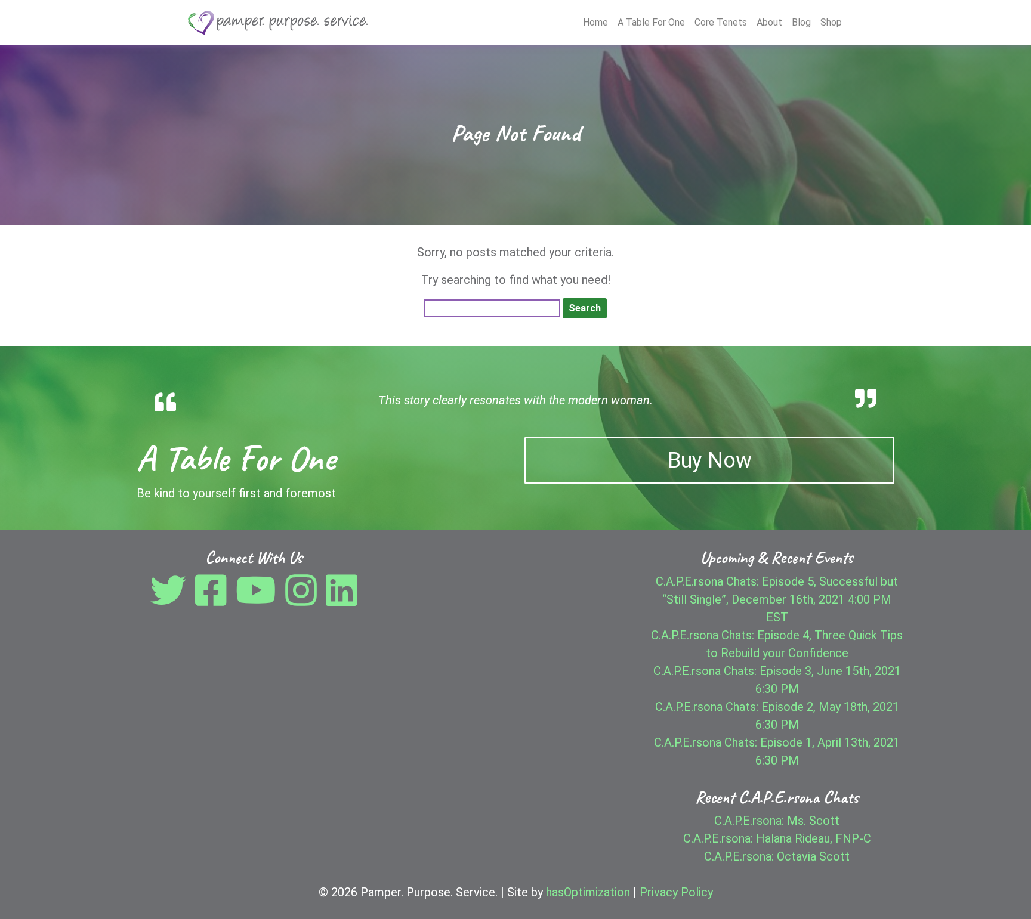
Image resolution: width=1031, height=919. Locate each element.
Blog (801, 22)
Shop (831, 22)
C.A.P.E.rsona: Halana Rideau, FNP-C (777, 838)
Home (595, 22)
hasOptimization (588, 892)
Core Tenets (720, 22)
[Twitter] (171, 599)
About (769, 22)
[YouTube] (259, 599)
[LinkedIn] (341, 599)
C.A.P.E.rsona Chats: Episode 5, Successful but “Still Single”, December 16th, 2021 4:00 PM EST (777, 599)
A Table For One (651, 22)
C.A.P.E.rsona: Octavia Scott (777, 856)
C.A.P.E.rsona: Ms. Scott (776, 820)
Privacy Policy (676, 892)
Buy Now (710, 460)
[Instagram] (304, 599)
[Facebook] (214, 599)
